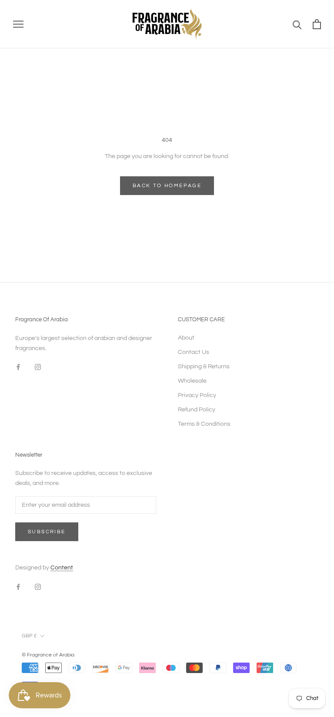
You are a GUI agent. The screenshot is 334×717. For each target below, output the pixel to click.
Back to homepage (167, 186)
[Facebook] (18, 367)
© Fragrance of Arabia (48, 655)
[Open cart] (317, 24)
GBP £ (29, 636)
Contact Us (193, 352)
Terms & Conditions (204, 424)
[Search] (297, 24)
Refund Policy (196, 410)
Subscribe (47, 532)
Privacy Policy (197, 395)
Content (61, 568)
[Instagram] (38, 367)
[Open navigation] (18, 24)
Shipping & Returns (204, 367)
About (186, 338)
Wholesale (192, 381)
